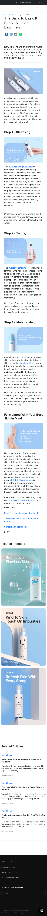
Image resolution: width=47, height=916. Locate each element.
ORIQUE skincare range (22, 480)
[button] (23, 862)
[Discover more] (23, 577)
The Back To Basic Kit (19, 500)
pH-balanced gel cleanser (21, 167)
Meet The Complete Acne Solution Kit (21, 513)
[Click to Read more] (23, 765)
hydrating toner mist (18, 268)
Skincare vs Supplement (15, 527)
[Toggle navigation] (3, 8)
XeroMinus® (26, 363)
